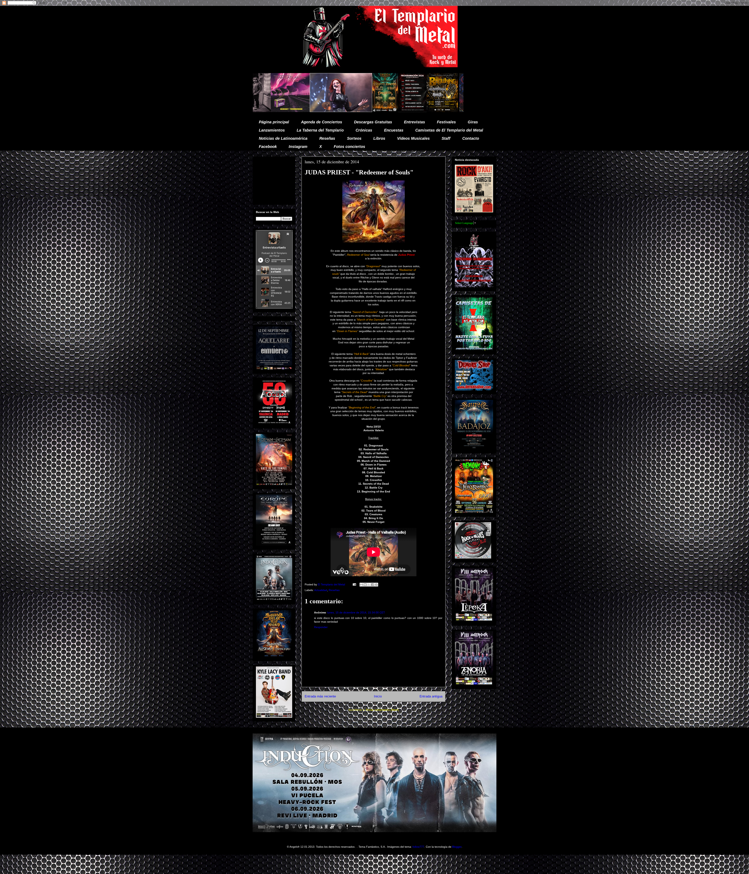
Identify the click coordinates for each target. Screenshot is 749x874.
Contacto (470, 138)
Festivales (446, 122)
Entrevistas (414, 122)
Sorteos (354, 138)
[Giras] (302, 111)
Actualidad (320, 590)
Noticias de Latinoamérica (283, 138)
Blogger (456, 846)
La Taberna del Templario (320, 130)
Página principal (274, 122)
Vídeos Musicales (413, 138)
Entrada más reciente (320, 696)
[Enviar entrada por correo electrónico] (354, 584)
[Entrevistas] (398, 111)
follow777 (418, 846)
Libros (379, 138)
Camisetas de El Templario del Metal (449, 130)
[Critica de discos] (339, 111)
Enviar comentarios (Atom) (382, 709)
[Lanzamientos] (456, 111)
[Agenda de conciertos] (272, 111)
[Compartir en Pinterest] (376, 585)
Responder (321, 627)
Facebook (268, 146)
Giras (473, 122)
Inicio (378, 696)
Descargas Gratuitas (373, 122)
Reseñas (327, 138)
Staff (446, 138)
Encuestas (393, 130)
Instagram (298, 146)
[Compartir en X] (369, 585)
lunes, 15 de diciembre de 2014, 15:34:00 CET (356, 612)
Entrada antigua (431, 696)
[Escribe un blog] (365, 585)
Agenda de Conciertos (321, 122)
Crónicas (364, 130)
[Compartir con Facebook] (372, 585)
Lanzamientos (272, 130)
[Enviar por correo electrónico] (361, 585)
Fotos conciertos (349, 146)
